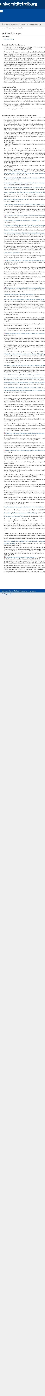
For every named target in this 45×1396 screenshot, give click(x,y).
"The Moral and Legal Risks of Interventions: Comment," (21, 220)
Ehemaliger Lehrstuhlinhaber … (15, 24)
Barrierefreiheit (14, 591)
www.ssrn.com (8, 39)
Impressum (32, 591)
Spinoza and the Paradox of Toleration (15, 516)
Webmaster (23, 591)
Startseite (2, 24)
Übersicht (5, 591)
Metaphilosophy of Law (17, 171)
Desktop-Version (7, 594)
